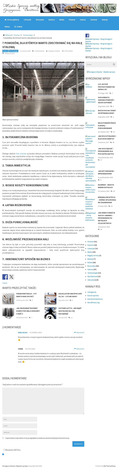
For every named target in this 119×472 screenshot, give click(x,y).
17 (101, 160)
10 (101, 229)
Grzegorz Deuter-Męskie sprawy (15, 466)
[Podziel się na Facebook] (5, 277)
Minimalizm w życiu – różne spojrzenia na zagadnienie (107, 200)
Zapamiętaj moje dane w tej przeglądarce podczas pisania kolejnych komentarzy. (37, 438)
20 (114, 191)
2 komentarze (39, 51)
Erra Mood (22, 332)
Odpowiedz (80, 332)
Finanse (72, 20)
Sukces (83, 20)
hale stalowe (21, 153)
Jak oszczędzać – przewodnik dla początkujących (106, 151)
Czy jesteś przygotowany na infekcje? (106, 87)
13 (72, 317)
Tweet (4, 283)
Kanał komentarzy (95, 299)
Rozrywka (40, 20)
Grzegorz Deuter (54, 51)
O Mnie (19, 27)
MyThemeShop (110, 466)
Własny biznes (10, 53)
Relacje (105, 20)
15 (114, 132)
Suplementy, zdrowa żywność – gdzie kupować (106, 100)
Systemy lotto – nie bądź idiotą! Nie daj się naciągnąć (69, 311)
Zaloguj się (91, 292)
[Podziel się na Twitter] (11, 277)
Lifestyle (27, 20)
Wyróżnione (92, 276)
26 (111, 206)
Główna (8, 35)
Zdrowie (93, 20)
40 (113, 142)
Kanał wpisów (93, 295)
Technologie (28, 35)
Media (61, 20)
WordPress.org (93, 302)
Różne (7, 27)
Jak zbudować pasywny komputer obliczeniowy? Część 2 (28, 311)
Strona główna (13, 20)
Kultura (52, 20)
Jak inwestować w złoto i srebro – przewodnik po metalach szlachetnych (106, 218)
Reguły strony (93, 255)
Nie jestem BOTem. (13, 450)
